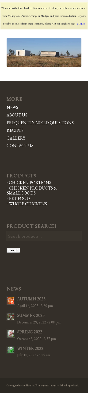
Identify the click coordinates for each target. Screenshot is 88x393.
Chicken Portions (30, 182)
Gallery (16, 138)
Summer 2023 (31, 315)
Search (13, 250)
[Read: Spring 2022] (11, 333)
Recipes (15, 130)
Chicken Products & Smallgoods (32, 190)
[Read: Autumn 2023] (11, 300)
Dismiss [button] (81, 23)
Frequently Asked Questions (40, 122)
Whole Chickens (28, 204)
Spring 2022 (29, 332)
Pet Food (19, 198)
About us (17, 115)
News (12, 107)
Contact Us (20, 145)
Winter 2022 (30, 348)
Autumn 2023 (31, 299)
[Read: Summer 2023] (11, 317)
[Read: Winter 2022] (11, 350)
